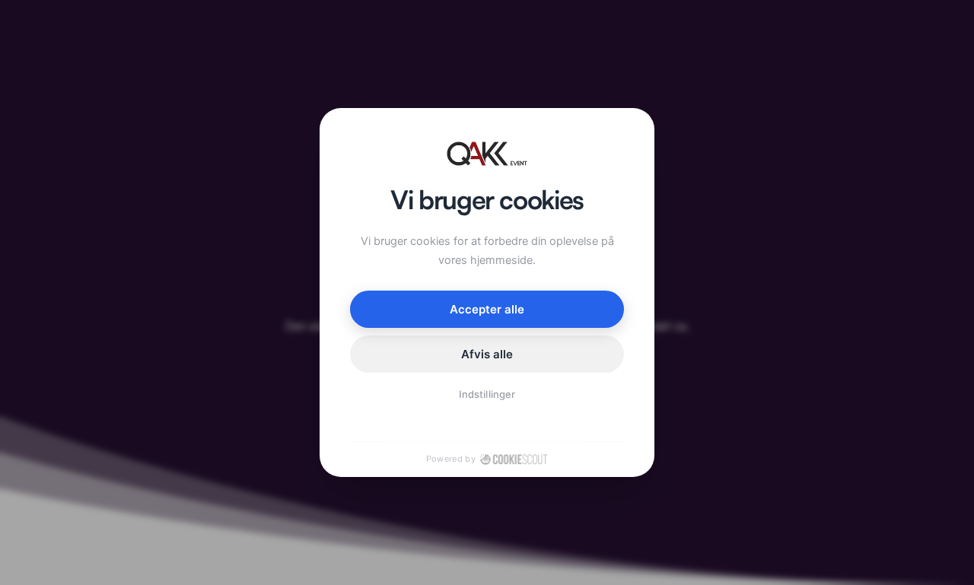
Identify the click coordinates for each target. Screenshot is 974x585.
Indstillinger (487, 394)
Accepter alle (487, 309)
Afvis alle (487, 354)
